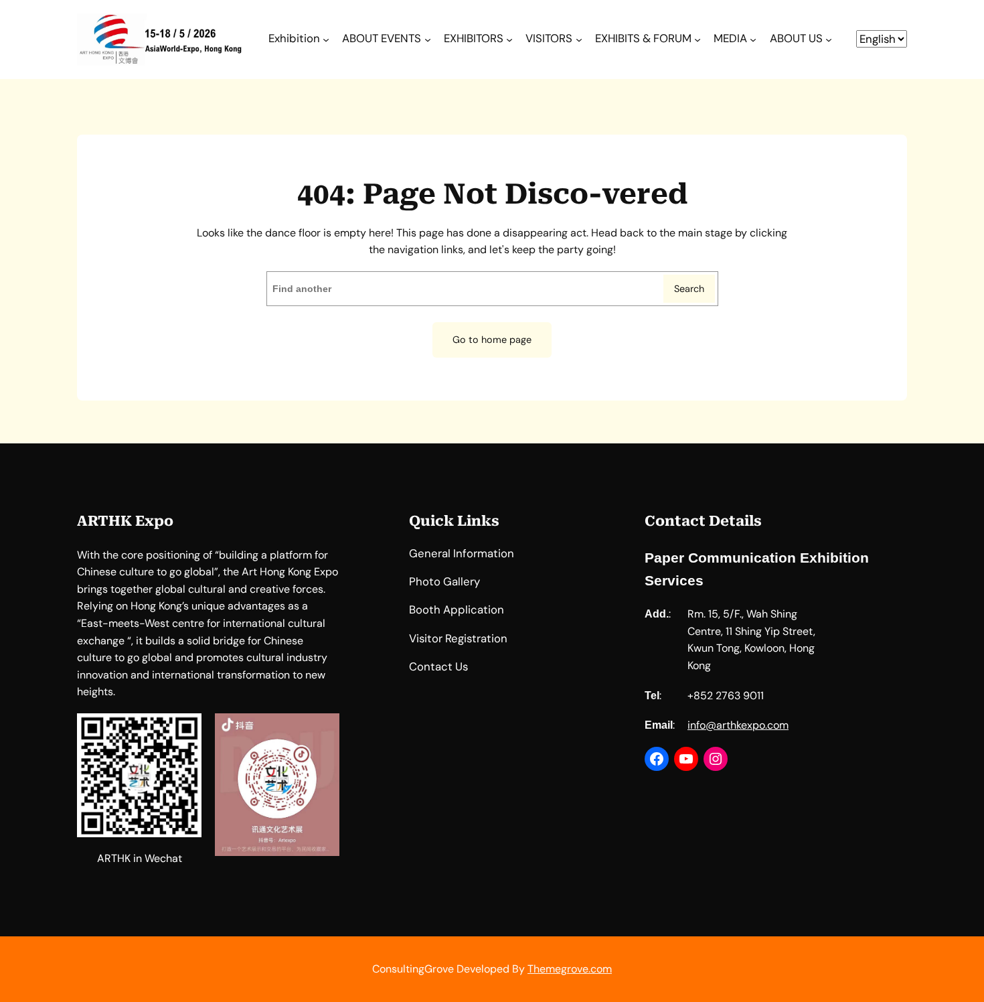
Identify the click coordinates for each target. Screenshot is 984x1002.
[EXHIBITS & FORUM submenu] (697, 39)
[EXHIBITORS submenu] (509, 39)
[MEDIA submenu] (753, 39)
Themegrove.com (569, 969)
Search (689, 289)
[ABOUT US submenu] (828, 39)
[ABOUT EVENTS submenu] (427, 39)
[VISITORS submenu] (579, 39)
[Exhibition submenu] (326, 39)
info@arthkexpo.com (738, 725)
